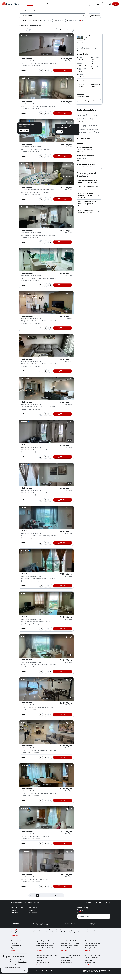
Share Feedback (33, 912)
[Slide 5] (47, 54)
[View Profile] (24, 35)
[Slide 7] (50, 440)
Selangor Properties (91, 945)
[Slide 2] (43, 54)
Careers (13, 915)
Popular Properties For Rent (69, 941)
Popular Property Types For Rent (70, 955)
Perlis (78, 141)
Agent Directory (15, 948)
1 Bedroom (85, 158)
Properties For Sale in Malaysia (45, 943)
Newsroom (32, 910)
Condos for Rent (65, 960)
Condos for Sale (40, 960)
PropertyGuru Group (17, 907)
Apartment (80, 119)
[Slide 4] (46, 54)
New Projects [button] (39, 4)
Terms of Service (30, 971)
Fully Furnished (81, 166)
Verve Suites (88, 960)
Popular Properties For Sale (44, 941)
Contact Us (33, 907)
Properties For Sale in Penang (44, 945)
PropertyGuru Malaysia (18, 941)
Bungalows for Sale (41, 962)
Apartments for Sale (41, 957)
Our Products (14, 912)
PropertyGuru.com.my (17, 930)
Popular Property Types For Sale (46, 955)
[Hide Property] (66, 35)
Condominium (91, 118)
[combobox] (52, 15)
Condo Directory (16, 945)
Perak (83, 141)
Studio (79, 158)
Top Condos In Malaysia (93, 955)
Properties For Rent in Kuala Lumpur (70, 948)
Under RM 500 (81, 149)
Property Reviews (16, 943)
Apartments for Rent (66, 957)
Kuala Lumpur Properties (92, 943)
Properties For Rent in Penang (69, 945)
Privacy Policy (22, 962)
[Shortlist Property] (70, 35)
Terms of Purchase (51, 971)
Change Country (82, 908)
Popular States (90, 941)
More (55, 4)
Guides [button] (49, 4)
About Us (13, 910)
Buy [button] (22, 4)
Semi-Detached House (90, 119)
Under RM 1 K (90, 149)
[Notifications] (110, 4)
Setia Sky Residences (91, 957)
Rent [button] (29, 4)
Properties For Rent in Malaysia (69, 943)
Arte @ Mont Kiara (90, 962)
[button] (81, 51)
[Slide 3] (44, 54)
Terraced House (81, 118)
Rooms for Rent (65, 962)
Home (21, 11)
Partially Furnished (92, 166)
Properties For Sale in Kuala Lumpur (46, 948)
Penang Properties (90, 948)
